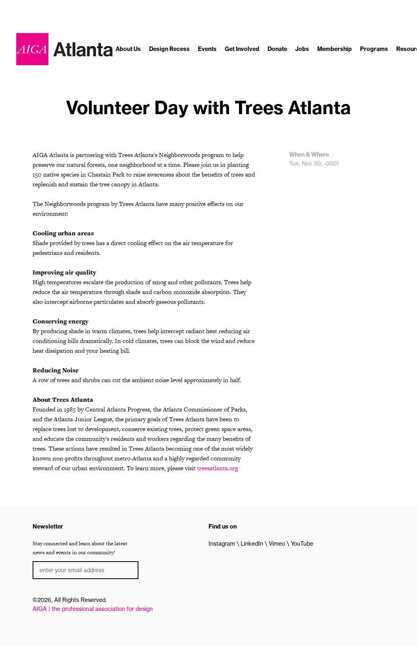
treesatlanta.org (217, 468)
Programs (374, 49)
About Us (128, 49)
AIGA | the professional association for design (93, 609)
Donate (277, 49)
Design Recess (169, 49)
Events (207, 49)
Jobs (302, 49)
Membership (334, 49)
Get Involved (242, 49)
